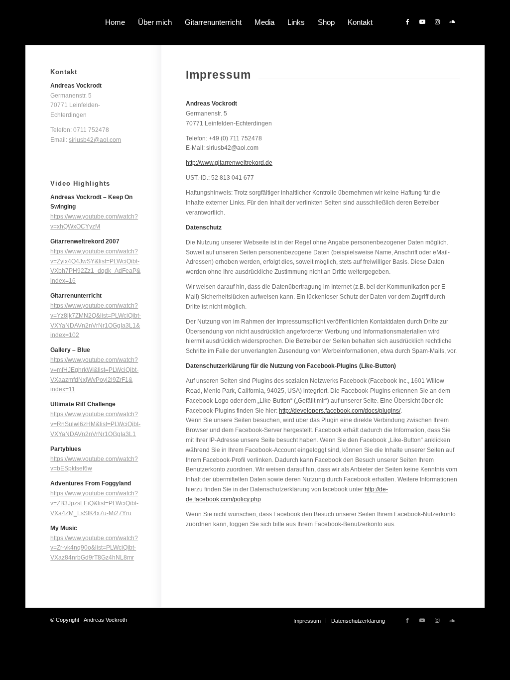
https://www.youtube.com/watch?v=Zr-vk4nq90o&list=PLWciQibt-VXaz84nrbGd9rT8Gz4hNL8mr (94, 548)
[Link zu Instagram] (437, 21)
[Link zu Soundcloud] (452, 21)
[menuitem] (115, 22)
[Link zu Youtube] (422, 21)
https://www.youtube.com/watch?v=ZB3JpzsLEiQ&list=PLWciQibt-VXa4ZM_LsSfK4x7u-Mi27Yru (94, 503)
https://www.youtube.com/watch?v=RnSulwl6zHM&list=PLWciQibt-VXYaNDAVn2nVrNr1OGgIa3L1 (95, 424)
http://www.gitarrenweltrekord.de (229, 162)
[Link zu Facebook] (407, 21)
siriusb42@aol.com (95, 139)
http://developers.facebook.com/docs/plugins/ (339, 410)
